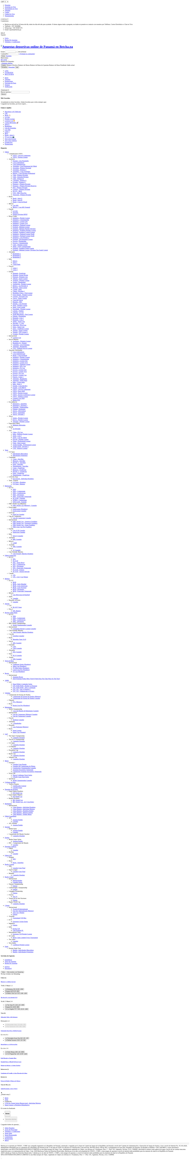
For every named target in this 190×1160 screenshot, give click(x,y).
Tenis (6, 1099)
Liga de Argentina (10, 128)
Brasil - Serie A (9, 135)
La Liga (7, 117)
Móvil (7, 1140)
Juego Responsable (11, 1135)
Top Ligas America (11, 140)
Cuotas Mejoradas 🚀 (11, 123)
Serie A (7, 124)
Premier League (10, 119)
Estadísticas (8, 960)
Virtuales (7, 10)
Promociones (9, 81)
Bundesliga (8, 126)
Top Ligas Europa (10, 139)
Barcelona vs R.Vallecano (13, 111)
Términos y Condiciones (12, 42)
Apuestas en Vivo (10, 7)
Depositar (12, 67)
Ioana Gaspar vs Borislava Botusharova (17, 1105)
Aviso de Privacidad (11, 1130)
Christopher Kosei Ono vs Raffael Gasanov (11, 1030)
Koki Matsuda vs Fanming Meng (8, 1058)
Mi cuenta (4, 60)
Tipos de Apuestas (10, 961)
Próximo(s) (8, 968)
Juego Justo (8, 1133)
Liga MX (8, 130)
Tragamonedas (9, 16)
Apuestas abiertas (6, 63)
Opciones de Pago (10, 83)
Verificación (8, 86)
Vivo (7, 967)
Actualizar (4, 67)
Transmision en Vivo (11, 9)
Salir (17, 67)
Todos (3, 972)
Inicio (6, 78)
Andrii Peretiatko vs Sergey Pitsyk (9, 1088)
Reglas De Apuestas (11, 40)
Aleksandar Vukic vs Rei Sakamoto (9, 1017)
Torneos (7, 85)
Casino (7, 12)
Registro (8, 56)
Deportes (7, 5)
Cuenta (4, 65)
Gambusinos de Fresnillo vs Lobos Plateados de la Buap (14, 1073)
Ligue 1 (7, 131)
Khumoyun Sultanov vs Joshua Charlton (10, 1065)
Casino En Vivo (10, 14)
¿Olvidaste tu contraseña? (27, 54)
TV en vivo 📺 (9, 137)
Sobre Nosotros (9, 1128)
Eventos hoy (9, 142)
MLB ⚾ (8, 115)
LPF (6, 113)
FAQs (7, 38)
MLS (6, 133)
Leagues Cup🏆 (10, 121)
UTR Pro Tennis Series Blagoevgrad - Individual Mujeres (23, 1103)
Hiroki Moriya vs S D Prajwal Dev (9, 1044)
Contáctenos (8, 1137)
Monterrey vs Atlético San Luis (8, 981)
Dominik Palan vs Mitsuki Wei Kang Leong (11, 1061)
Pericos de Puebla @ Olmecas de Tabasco (10, 1081)
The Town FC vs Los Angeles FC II (9, 997)
